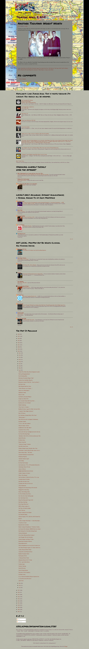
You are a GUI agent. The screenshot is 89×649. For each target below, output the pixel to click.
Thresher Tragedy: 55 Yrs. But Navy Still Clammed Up (29, 516)
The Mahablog (20, 281)
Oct (20, 357)
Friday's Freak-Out (22, 442)
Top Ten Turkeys (65, 68)
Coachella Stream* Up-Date (24, 479)
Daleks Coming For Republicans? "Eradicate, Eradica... (29, 527)
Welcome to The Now (22, 249)
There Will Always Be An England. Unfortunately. (28, 419)
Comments (20, 621)
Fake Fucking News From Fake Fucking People (28, 531)
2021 (19, 344)
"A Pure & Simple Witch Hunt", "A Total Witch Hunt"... (30, 520)
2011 (19, 603)
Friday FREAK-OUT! (23, 543)
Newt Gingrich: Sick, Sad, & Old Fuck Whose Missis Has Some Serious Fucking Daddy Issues (40, 147)
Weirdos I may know (21, 211)
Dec (20, 353)
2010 (19, 605)
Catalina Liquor (22, 564)
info (36, 57)
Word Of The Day (22, 568)
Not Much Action (22, 574)
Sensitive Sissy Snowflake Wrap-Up (25, 380)
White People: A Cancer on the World (46, 69)
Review (37, 13)
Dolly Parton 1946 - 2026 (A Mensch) (29, 265)
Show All (71, 238)
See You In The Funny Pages (24, 433)
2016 (19, 592)
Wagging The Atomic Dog (24, 489)
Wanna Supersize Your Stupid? (23, 259)
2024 (19, 338)
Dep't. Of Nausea (22, 413)
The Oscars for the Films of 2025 (29, 217)
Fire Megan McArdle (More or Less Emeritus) (27, 183)
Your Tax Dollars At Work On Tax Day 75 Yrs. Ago (29, 477)
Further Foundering (22, 405)
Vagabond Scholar (21, 216)
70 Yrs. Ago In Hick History (24, 562)
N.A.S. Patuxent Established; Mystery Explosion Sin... (29, 576)
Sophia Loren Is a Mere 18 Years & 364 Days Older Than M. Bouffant (35, 133)
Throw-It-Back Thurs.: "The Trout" (25, 452)
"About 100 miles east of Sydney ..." (26, 388)
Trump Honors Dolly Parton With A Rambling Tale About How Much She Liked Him (33, 174)
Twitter (45, 13)
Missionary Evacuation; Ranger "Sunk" (26, 378)
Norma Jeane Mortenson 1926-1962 (28, 120)
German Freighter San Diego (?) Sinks (26, 539)
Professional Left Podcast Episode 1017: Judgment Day (33, 273)
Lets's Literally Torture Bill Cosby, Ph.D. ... (27, 400)
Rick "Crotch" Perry (20, 161)
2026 (19, 334)
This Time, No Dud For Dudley (25, 508)
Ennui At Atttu (21, 394)
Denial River (23, 68)
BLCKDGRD (20, 304)
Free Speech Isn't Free (43, 68)
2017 (19, 590)
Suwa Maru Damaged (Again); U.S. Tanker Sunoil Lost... (30, 547)
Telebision (54, 13)
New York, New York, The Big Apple (26, 496)
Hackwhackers (21, 295)
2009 (19, 607)
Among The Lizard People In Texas (25, 551)
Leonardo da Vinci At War (24, 429)
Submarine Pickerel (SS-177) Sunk (25, 560)
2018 (19, 351)
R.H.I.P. (20, 518)
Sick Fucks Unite (22, 384)
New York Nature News (23, 498)
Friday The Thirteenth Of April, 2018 (26, 500)
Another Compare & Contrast (24, 473)
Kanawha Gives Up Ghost (24, 524)
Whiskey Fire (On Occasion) (23, 179)
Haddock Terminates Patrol (24, 553)
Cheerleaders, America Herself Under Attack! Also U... (29, 450)
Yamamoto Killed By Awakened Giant (26, 454)
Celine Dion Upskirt (25, 127)
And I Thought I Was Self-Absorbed (26, 537)
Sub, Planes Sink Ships (23, 502)
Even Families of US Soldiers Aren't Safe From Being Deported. (34, 250)
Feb (20, 585)
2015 (19, 594)
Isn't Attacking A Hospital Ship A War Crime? (28, 415)
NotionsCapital (21, 312)
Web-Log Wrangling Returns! (24, 374)
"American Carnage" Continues (25, 444)
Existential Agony (35, 68)
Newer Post (19, 85)
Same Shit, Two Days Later (24, 481)
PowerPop (20, 264)
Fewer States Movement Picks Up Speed (26, 535)
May (20, 368)
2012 (19, 601)
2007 (19, 611)
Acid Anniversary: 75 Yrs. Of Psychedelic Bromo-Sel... (29, 465)
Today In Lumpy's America (24, 425)
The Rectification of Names (23, 286)
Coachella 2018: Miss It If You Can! (26, 483)
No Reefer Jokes (22, 440)
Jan (19, 587)
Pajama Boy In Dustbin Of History (25, 541)
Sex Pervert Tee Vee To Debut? (25, 402)
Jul (19, 363)
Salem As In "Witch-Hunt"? (24, 390)
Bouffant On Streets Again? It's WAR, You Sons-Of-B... (29, 409)
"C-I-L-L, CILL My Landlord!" (25, 423)
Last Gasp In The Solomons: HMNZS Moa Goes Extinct (30, 529)
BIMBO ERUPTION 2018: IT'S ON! (26, 471)
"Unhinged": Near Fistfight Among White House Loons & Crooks (34, 154)
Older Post (70, 85)
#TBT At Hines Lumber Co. (24, 506)
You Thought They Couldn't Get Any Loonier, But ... (28, 107)
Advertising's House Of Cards (24, 467)
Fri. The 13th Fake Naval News (25, 493)
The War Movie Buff (22, 318)
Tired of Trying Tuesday (23, 570)
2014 (19, 596)
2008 (19, 609)
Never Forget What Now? (24, 504)
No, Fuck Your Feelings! (23, 462)
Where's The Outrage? (23, 475)
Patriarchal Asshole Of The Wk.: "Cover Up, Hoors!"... (29, 382)
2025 (19, 336)
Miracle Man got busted (22, 180)
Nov (20, 355)
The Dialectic (51, 68)
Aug (20, 361)
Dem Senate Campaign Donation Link (30, 296)
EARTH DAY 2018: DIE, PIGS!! (25, 427)
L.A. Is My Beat (21, 225)
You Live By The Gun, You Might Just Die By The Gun (29, 431)
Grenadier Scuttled (22, 421)
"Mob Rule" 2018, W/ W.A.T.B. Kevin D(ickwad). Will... (30, 436)
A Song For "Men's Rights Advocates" (26, 411)
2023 (19, 340)
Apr (20, 370)
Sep (20, 359)
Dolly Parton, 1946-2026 (22, 282)
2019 (19, 349)
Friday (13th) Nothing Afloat (24, 491)
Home (20, 13)
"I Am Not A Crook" (23, 522)
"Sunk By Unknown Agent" (24, 458)
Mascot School (20, 314)
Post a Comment (22, 79)
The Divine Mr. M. (21, 233)
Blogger (65, 646)
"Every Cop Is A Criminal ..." (24, 407)
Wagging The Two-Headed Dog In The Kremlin (28, 487)
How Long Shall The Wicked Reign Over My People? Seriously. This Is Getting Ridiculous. (29, 101)
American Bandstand (23, 533)
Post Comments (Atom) (26, 87)
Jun (19, 365)
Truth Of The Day (22, 438)
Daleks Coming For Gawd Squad (25, 512)
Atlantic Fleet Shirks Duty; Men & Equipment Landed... (29, 371)
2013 (19, 598)
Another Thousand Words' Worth (25, 549)
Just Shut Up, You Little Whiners (25, 396)
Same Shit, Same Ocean (23, 446)
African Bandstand (22, 485)
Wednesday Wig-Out (23, 456)
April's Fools (21, 580)
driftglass (19, 272)
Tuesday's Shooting (22, 566)
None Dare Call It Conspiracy (24, 572)
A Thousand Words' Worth (24, 557)
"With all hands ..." (22, 417)
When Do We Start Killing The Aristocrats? (29, 69)
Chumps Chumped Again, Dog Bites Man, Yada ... (28, 448)
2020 (19, 347)
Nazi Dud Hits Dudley (23, 514)
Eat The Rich (29, 68)
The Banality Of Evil (23, 555)
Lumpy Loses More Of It (23, 398)
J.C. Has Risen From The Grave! (25, 578)
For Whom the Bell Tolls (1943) (28, 319)
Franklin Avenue (21, 201)
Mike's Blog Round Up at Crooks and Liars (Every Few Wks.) (30, 173)
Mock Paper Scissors (22, 258)
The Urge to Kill (58, 68)
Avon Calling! (21, 460)
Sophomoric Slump (22, 392)
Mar (20, 583)
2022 (19, 342)
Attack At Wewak (22, 469)
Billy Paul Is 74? (25, 113)
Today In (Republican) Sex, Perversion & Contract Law (29, 545)
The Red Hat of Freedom (27, 226)
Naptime (24, 185)
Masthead (28, 13)
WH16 (19, 69)
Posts (19, 619)
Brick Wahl (20, 210)
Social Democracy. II (26, 287)
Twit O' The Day (22, 510)
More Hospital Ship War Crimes (25, 386)
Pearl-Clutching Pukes (23, 376)
